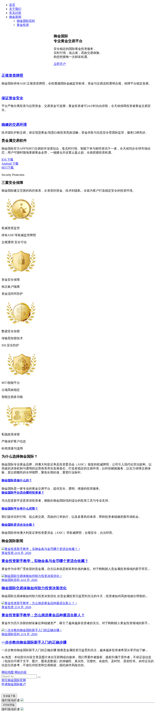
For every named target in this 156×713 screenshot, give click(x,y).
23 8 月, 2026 (22, 607)
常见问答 (15, 12)
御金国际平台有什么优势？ (20, 508)
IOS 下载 (7, 159)
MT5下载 (8, 167)
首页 (12, 4)
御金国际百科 (26, 20)
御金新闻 (15, 16)
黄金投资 (23, 24)
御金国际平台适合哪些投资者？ (23, 492)
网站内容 (20, 672)
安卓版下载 (9, 696)
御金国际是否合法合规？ (18, 524)
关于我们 (15, 8)
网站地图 (8, 672)
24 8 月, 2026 (22, 552)
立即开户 (60, 63)
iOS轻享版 (9, 704)
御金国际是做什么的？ (17, 480)
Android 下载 (10, 163)
